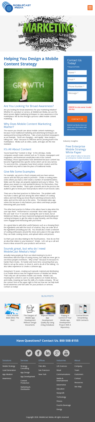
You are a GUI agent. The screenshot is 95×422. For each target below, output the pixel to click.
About (77, 360)
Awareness (6, 378)
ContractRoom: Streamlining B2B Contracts (82, 317)
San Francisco (44, 370)
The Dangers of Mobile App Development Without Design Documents (30, 320)
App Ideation (7, 374)
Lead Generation (9, 370)
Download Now (78, 184)
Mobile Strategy (8, 366)
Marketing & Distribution (25, 388)
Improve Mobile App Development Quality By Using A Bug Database (47, 320)
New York (42, 374)
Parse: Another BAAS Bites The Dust (12, 317)
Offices (41, 360)
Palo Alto (42, 366)
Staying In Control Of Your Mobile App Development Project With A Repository (65, 321)
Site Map (78, 386)
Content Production (25, 381)
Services (24, 360)
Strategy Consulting (25, 367)
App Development (28, 376)
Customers (78, 374)
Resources (78, 382)
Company (78, 366)
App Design (25, 372)
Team (76, 370)
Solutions (6, 360)
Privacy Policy (81, 129)
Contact (77, 378)
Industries (61, 360)
